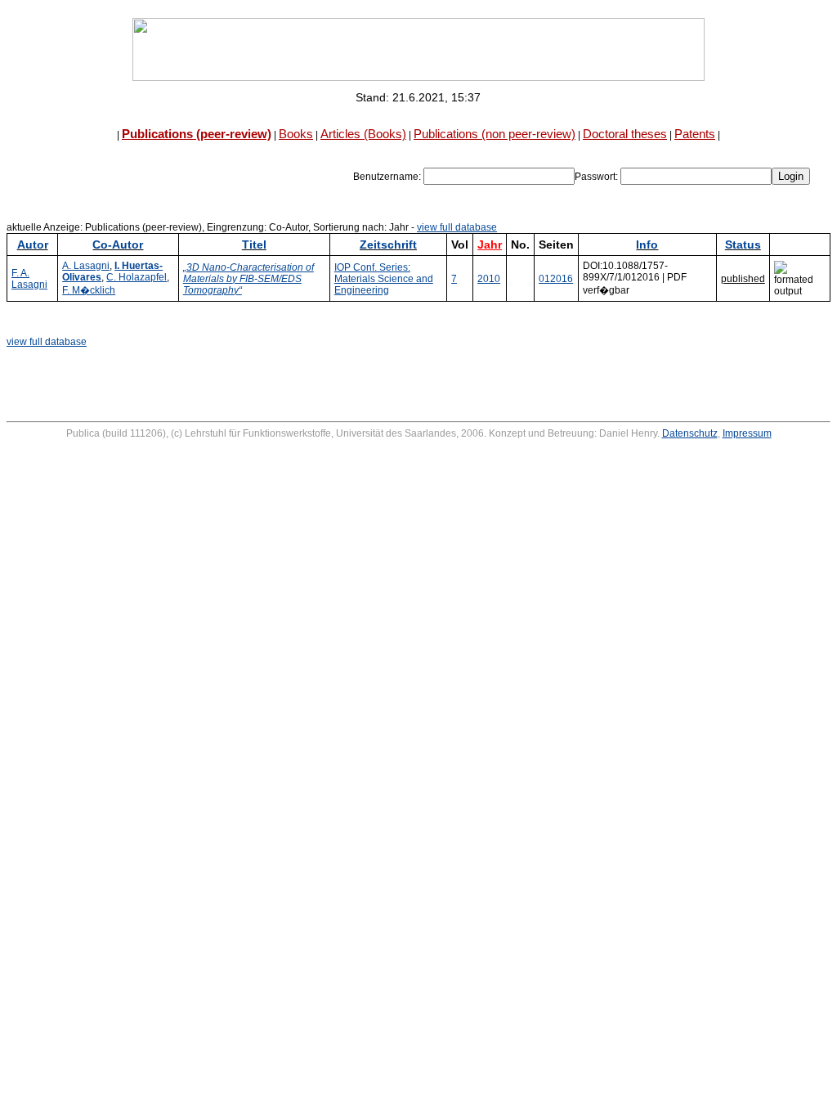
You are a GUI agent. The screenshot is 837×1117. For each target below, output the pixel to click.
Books (296, 134)
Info (647, 244)
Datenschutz (690, 433)
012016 (556, 279)
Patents (694, 134)
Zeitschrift (388, 244)
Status (743, 244)
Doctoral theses (625, 134)
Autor (32, 244)
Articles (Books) (363, 134)
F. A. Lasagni (29, 278)
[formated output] (800, 279)
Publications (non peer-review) (494, 134)
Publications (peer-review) (196, 134)
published (743, 279)
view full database (457, 227)
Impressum (747, 433)
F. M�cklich (88, 290)
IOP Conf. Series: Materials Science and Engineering (383, 279)
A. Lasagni (86, 265)
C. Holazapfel (136, 277)
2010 (488, 279)
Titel (254, 244)
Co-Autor (117, 244)
